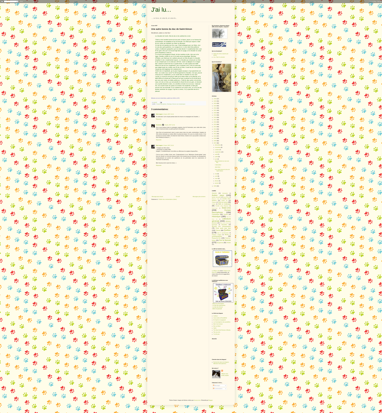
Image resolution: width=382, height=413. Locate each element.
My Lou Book (216, 326)
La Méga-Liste (216, 270)
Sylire (214, 328)
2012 (215, 131)
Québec (227, 230)
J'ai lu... (161, 9)
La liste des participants (219, 305)
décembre (218, 145)
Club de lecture (223, 202)
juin (216, 159)
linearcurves (197, 400)
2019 (215, 115)
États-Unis (226, 208)
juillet (216, 156)
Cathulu (215, 316)
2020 (215, 112)
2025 (215, 101)
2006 (215, 186)
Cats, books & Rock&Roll (220, 318)
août (216, 154)
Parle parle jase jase (223, 228)
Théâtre (229, 242)
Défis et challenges (224, 204)
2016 (215, 122)
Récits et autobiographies (221, 235)
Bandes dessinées (216, 197)
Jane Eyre (217, 167)
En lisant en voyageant (219, 320)
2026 (215, 98)
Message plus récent (157, 196)
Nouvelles (224, 224)
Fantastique (215, 214)
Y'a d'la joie (216, 334)
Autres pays (218, 195)
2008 (215, 140)
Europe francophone (161, 104)
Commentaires (218, 388)
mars (216, 178)
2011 (215, 133)
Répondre (158, 119)
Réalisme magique (216, 234)
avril (216, 176)
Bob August (159, 114)
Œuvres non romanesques (178, 104)
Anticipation (225, 193)
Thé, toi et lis (216, 332)
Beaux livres (226, 197)
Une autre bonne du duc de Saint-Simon (222, 170)
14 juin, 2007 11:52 (170, 125)
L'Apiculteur (218, 165)
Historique (169, 104)
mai (216, 173)
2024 (215, 103)
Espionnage (214, 208)
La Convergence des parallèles (221, 322)
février (217, 181)
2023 (215, 106)
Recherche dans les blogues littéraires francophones (221, 362)
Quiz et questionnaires (223, 232)
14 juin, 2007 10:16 (168, 114)
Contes (213, 204)
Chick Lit (224, 200)
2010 (215, 136)
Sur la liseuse (225, 240)
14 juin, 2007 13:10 (168, 145)
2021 (215, 110)
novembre (218, 147)
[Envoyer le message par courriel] (161, 102)
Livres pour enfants (224, 223)
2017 (215, 119)
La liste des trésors (218, 307)
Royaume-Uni (216, 238)
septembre (218, 152)
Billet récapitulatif (217, 308)
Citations (214, 202)
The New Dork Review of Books (221, 330)
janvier (217, 183)
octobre (217, 149)
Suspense (220, 242)
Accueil (178, 196)
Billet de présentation (218, 303)
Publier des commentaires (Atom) (168, 199)
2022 (215, 108)
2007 (215, 143)
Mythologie (214, 224)
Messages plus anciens (199, 196)
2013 (215, 129)
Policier (218, 230)
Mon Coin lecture (218, 324)
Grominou (159, 125)
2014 (215, 126)
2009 (215, 138)
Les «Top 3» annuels (219, 57)
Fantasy (226, 214)
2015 (215, 124)
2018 (215, 117)
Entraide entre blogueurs (222, 205)
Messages (217, 385)
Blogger (210, 400)
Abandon (214, 193)
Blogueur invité (215, 198)
